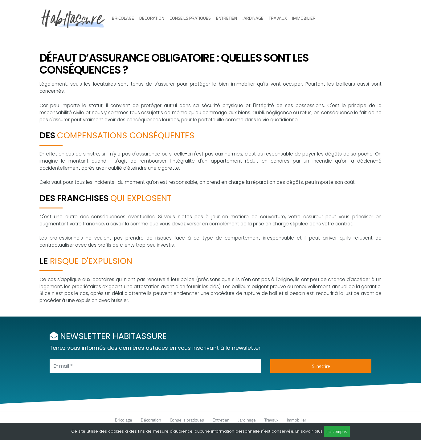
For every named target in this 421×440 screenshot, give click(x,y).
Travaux (278, 18)
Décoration (151, 18)
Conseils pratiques (190, 18)
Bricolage (123, 18)
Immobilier (304, 18)
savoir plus (312, 431)
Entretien (226, 18)
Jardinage (253, 18)
